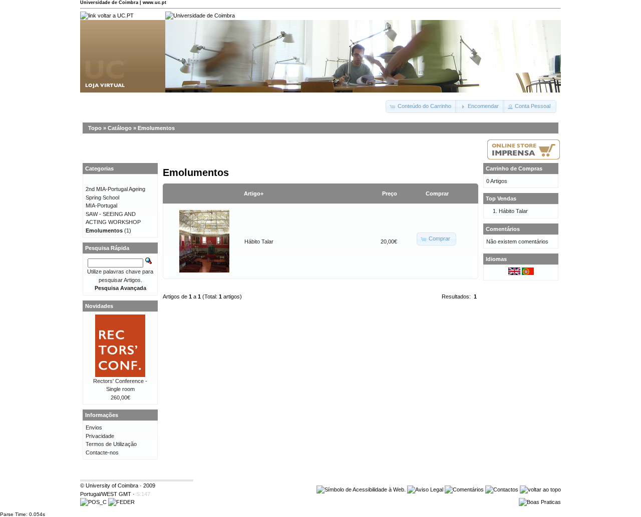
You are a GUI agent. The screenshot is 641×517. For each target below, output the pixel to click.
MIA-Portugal (101, 205)
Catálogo (120, 128)
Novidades (99, 306)
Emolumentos (156, 128)
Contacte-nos (102, 453)
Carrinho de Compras (514, 169)
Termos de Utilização (111, 444)
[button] (421, 106)
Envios (94, 427)
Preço (389, 193)
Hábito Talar (258, 241)
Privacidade (100, 436)
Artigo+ (253, 193)
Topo (95, 128)
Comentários (503, 229)
